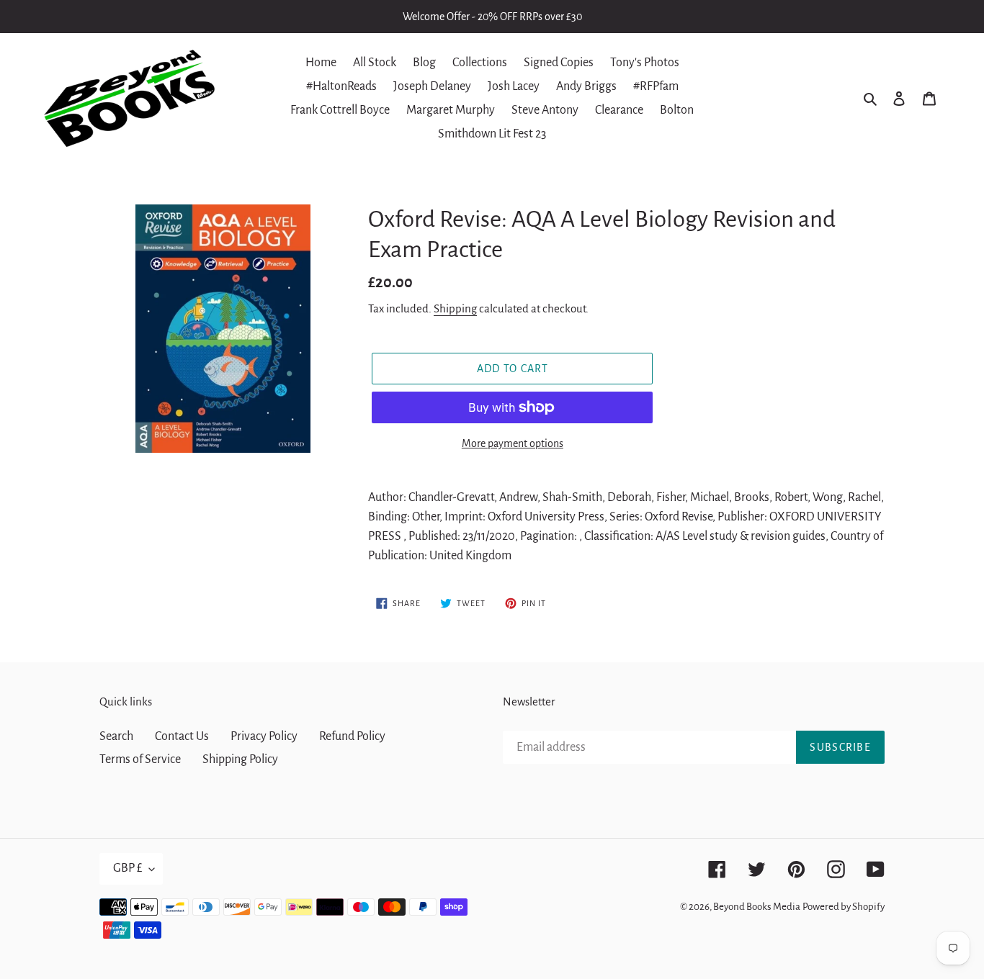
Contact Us (182, 736)
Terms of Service (140, 759)
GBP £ (127, 868)
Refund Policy (352, 736)
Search (116, 736)
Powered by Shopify (843, 906)
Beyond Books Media (756, 906)
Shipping (455, 308)
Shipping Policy (240, 759)
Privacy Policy (264, 736)
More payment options (512, 443)
